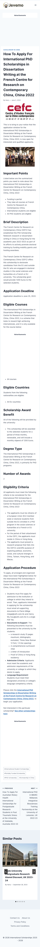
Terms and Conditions (20, 926)
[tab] (15, 901)
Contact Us (15, 918)
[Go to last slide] (6, 871)
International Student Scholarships (16, 769)
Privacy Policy (20, 922)
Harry (7, 100)
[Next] (34, 871)
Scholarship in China (11, 50)
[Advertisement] (20, 31)
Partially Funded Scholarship (14, 773)
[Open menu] (35, 5)
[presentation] (20, 855)
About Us (26, 918)
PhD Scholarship (10, 778)
